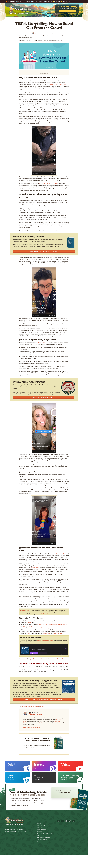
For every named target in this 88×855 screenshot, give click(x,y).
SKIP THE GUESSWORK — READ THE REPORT (44, 251)
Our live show (40, 831)
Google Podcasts (57, 633)
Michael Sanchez (24, 610)
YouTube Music (47, 659)
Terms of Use (16, 831)
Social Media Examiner (19, 9)
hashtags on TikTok (59, 553)
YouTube (63, 629)
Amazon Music (61, 659)
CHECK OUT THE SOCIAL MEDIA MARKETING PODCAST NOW (43, 699)
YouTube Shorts (63, 84)
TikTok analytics (35, 567)
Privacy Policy (23, 831)
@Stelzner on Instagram (44, 628)
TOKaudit (29, 622)
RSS (67, 659)
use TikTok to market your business (48, 183)
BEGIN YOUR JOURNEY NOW (67, 11)
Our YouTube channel (41, 829)
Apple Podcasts (47, 633)
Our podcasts (40, 827)
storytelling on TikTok (43, 342)
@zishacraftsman (27, 626)
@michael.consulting (43, 614)
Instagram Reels (54, 84)
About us (39, 823)
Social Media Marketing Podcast (45, 640)
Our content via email (41, 825)
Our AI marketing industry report (44, 837)
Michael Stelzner (35, 714)
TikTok (41, 706)
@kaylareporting (41, 624)
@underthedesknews (51, 624)
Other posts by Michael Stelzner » (31, 727)
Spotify (40, 659)
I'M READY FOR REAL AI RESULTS (43, 397)
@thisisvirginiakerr (63, 624)
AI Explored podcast (41, 722)
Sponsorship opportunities (42, 839)
